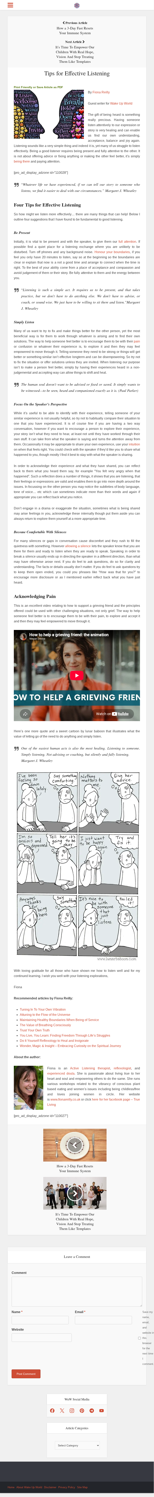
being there (22, 161)
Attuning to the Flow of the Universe (45, 1014)
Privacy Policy (66, 1487)
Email (80, 1312)
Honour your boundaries (112, 252)
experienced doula (60, 1073)
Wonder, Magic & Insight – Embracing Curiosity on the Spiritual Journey (70, 1046)
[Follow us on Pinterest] (82, 1410)
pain (137, 341)
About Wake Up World (29, 1487)
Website (18, 1329)
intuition (134, 444)
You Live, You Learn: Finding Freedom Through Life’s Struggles (65, 1035)
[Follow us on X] (62, 1410)
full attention (127, 241)
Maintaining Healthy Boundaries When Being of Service (59, 1020)
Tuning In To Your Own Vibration (43, 1009)
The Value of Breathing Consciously (45, 1025)
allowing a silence (78, 546)
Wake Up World (121, 103)
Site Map (82, 1487)
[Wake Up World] (77, 4)
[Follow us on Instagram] (72, 1410)
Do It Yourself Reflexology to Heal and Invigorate (54, 1040)
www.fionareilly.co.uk (65, 1099)
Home (11, 1487)
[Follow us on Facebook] (52, 1410)
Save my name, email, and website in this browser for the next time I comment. (148, 1337)
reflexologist (122, 1068)
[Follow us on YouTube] (101, 1410)
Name (17, 1312)
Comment (19, 1272)
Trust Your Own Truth (35, 1030)
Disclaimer (50, 1487)
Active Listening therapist (90, 1068)
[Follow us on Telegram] (92, 1410)
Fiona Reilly (101, 92)
